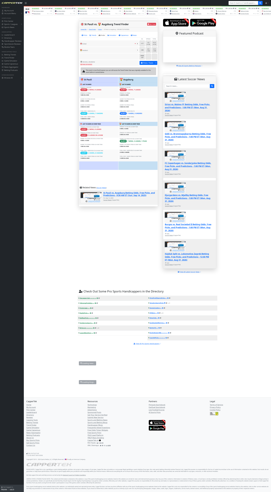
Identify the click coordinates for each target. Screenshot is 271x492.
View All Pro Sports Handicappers (148, 344)
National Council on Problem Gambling (74, 475)
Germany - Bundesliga (89, 61)
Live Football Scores (157, 410)
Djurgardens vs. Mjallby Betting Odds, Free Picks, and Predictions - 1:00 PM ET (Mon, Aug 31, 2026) (187, 198)
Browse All (8, 78)
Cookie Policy (215, 410)
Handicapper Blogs (95, 425)
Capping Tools (32, 420)
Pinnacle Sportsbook (157, 405)
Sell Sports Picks (32, 443)
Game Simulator (10, 61)
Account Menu (10, 13)
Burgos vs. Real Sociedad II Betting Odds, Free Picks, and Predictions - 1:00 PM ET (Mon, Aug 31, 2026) (188, 227)
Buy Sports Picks (33, 440)
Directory (8, 38)
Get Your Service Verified (97, 415)
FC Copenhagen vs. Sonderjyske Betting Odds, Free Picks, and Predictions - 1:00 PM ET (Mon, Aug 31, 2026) (188, 166)
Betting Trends (10, 54)
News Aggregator (11, 67)
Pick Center (8, 21)
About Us (30, 438)
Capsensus (125, 35)
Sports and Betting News (97, 420)
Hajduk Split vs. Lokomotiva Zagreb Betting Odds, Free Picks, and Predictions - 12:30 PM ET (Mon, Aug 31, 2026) (187, 256)
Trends (93, 35)
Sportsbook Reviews (12, 44)
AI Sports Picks (155, 412)
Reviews (29, 417)
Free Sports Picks (94, 433)
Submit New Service (95, 417)
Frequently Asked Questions (99, 427)
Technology (92, 405)
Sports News (9, 27)
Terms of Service (216, 405)
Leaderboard (9, 35)
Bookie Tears (9, 47)
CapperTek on (93, 440)
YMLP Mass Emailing (96, 438)
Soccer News (101, 188)
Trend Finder (9, 58)
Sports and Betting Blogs (97, 422)
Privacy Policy (215, 407)
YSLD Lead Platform (95, 435)
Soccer (100, 29)
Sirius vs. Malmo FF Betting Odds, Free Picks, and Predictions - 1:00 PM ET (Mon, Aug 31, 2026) (187, 107)
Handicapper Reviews (13, 41)
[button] (266, 3)
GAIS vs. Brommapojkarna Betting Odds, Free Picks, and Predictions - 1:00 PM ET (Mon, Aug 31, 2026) (188, 136)
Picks (85, 35)
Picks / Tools (148, 63)
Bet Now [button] (153, 24)
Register (4, 489)
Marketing (92, 407)
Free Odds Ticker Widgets (98, 430)
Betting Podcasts (11, 70)
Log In (12, 489)
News (135, 35)
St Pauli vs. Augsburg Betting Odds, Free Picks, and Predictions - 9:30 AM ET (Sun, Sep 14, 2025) (129, 194)
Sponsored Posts (94, 412)
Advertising (92, 410)
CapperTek (83, 29)
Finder (103, 35)
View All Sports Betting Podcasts (189, 66)
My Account (9, 10)
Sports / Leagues (11, 24)
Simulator (112, 35)
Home (28, 405)
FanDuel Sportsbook (157, 407)
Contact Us (30, 445)
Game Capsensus (11, 64)
